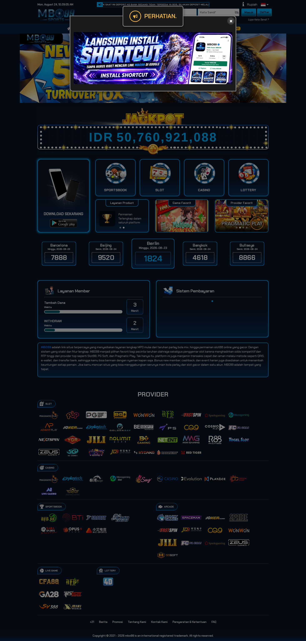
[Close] (231, 21)
